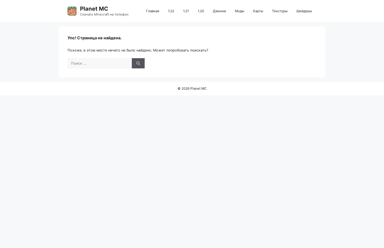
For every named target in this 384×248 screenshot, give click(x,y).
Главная (152, 11)
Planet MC (94, 8)
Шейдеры (304, 11)
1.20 (201, 11)
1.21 (186, 11)
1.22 (171, 11)
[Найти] (138, 63)
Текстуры (280, 11)
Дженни (219, 11)
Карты (258, 11)
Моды (239, 11)
